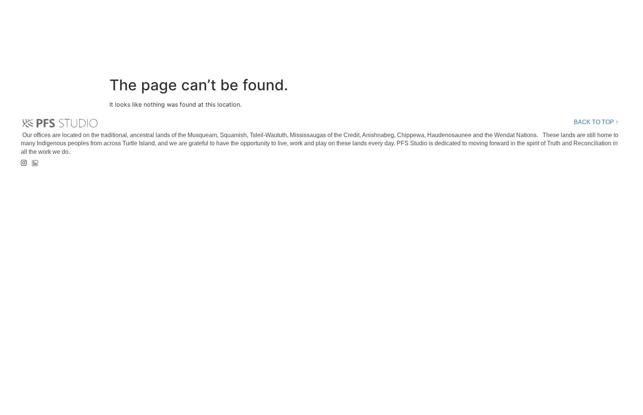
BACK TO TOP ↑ (596, 122)
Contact (568, 31)
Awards (437, 31)
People (287, 31)
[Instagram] (23, 160)
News (502, 31)
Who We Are (209, 31)
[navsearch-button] (616, 32)
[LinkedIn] (35, 161)
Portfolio (362, 31)
